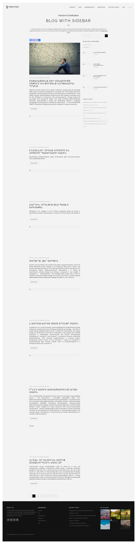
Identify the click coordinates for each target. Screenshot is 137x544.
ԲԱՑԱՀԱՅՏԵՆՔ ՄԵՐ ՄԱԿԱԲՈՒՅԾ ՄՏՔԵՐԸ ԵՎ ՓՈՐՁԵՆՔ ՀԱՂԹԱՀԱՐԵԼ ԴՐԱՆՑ (51, 83)
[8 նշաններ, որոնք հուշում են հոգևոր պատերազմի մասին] (54, 129)
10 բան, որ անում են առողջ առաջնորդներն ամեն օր (47, 461)
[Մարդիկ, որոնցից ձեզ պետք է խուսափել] (54, 184)
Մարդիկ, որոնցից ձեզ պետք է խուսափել (92, 113)
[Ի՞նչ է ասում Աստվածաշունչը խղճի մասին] (54, 369)
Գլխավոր (40, 510)
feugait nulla (104, 31)
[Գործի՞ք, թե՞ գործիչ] (54, 240)
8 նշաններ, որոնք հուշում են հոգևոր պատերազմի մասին (49, 151)
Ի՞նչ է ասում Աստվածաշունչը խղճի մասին (79, 525)
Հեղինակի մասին (42, 520)
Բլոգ (39, 513)
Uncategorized (40, 77)
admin (47, 77)
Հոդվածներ (40, 147)
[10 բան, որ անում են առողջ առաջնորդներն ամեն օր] (54, 439)
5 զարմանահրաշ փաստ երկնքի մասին (54, 323)
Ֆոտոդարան (40, 518)
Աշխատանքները (41, 515)
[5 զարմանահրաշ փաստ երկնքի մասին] (54, 302)
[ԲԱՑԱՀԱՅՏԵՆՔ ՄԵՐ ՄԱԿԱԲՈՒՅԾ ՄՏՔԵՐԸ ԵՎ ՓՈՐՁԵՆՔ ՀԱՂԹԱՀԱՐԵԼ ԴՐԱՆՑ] (54, 59)
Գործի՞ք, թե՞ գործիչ (43, 261)
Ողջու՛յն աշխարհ (101, 52)
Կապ (39, 523)
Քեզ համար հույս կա (102, 87)
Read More (34, 108)
